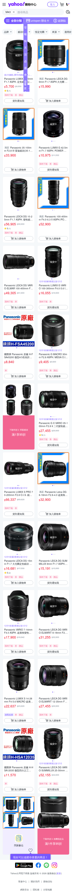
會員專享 (25, 75)
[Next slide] (32, 55)
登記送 (25, 28)
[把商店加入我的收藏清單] (30, 850)
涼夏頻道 (25, 55)
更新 (59, 873)
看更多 (25, 88)
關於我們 (35, 881)
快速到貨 (25, 41)
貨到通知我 (18, 100)
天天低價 (25, 48)
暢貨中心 (25, 35)
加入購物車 (55, 100)
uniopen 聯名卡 (40, 21)
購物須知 (47, 881)
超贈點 (62, 21)
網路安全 (24, 889)
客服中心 (22, 881)
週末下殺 (25, 68)
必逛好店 (25, 62)
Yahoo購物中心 (22, 4)
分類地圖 (47, 889)
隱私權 (36, 889)
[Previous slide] (5, 55)
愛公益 (25, 82)
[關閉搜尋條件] (13, 12)
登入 (52, 4)
